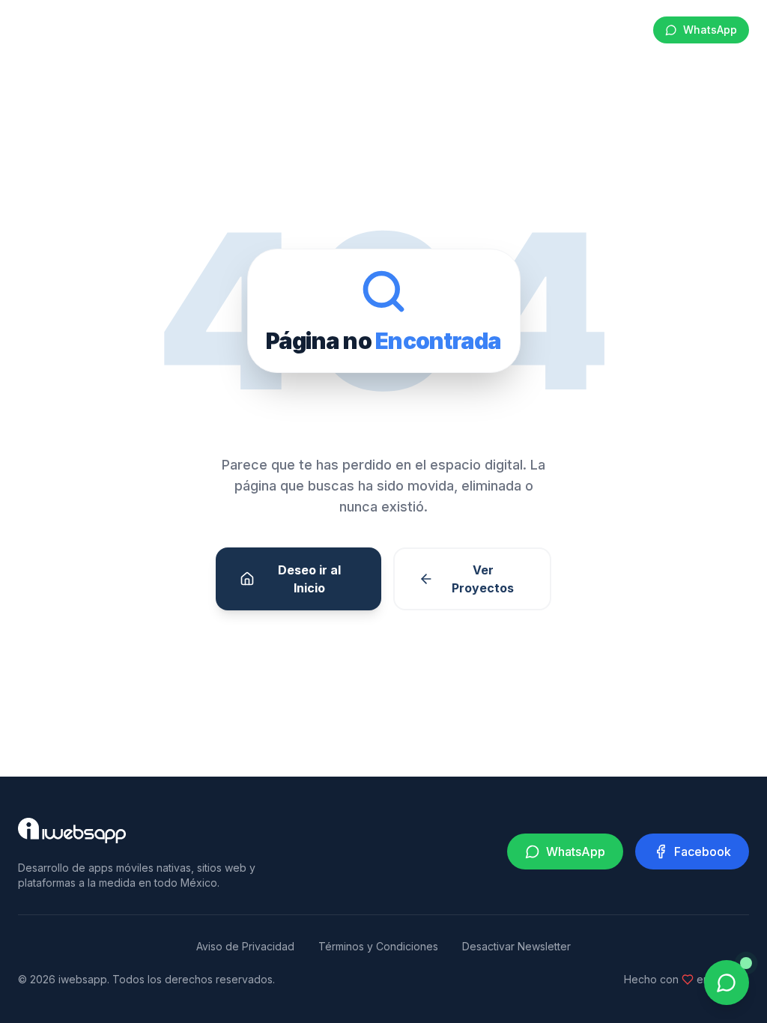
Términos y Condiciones (378, 946)
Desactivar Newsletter (516, 946)
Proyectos (382, 29)
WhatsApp (710, 29)
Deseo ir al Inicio (309, 578)
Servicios (220, 29)
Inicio (152, 29)
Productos (518, 29)
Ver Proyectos (483, 578)
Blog (449, 29)
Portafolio (300, 29)
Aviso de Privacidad (245, 946)
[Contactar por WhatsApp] (726, 982)
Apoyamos (602, 29)
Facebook (702, 851)
